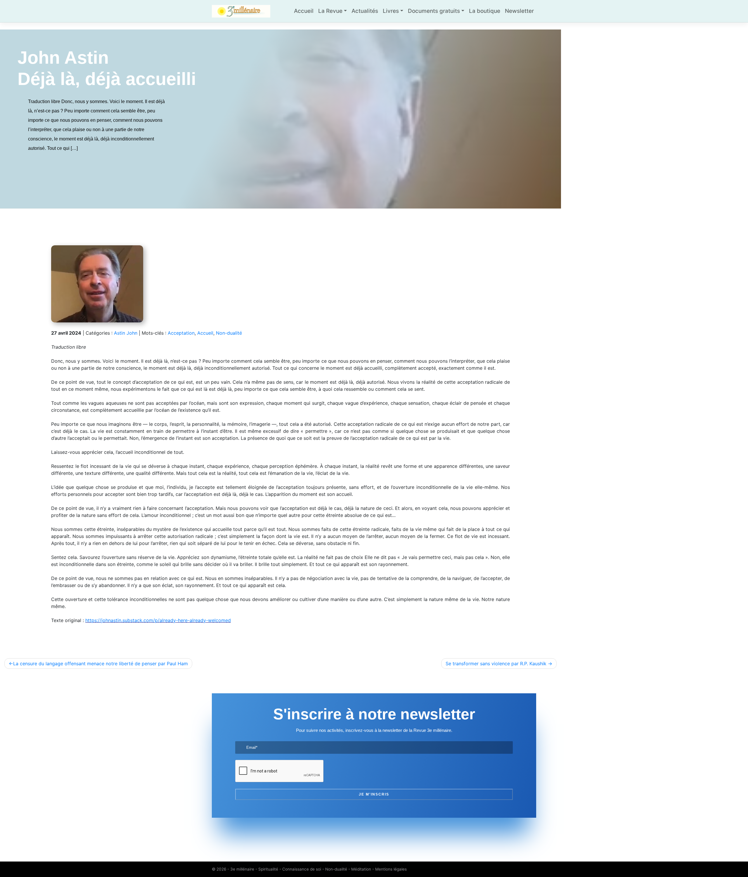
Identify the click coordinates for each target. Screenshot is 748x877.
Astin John (125, 333)
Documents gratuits (434, 11)
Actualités (365, 11)
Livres (391, 11)
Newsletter (519, 11)
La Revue (330, 11)
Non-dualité (229, 333)
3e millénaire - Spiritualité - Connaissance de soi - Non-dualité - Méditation (300, 869)
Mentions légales (391, 869)
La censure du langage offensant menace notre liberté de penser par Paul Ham (100, 663)
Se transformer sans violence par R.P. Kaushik (496, 663)
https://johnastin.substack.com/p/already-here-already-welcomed (158, 620)
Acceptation (181, 333)
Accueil (304, 11)
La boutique (484, 11)
